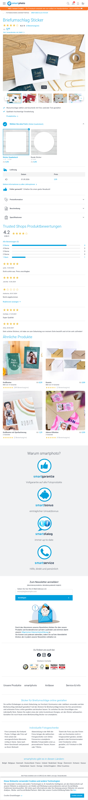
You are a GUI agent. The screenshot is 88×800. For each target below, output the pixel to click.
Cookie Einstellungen (12, 796)
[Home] (3, 13)
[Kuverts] (65, 360)
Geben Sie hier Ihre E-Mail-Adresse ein (32, 589)
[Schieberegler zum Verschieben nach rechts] (81, 98)
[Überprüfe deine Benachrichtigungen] (78, 3)
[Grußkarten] (22, 360)
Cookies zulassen (77, 795)
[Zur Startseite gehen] (16, 3)
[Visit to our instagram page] (44, 655)
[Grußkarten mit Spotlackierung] (22, 410)
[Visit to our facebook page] (38, 655)
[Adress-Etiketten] (65, 410)
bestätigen (22, 598)
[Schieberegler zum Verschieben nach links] (7, 98)
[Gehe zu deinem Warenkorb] (83, 3)
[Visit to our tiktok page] (49, 655)
